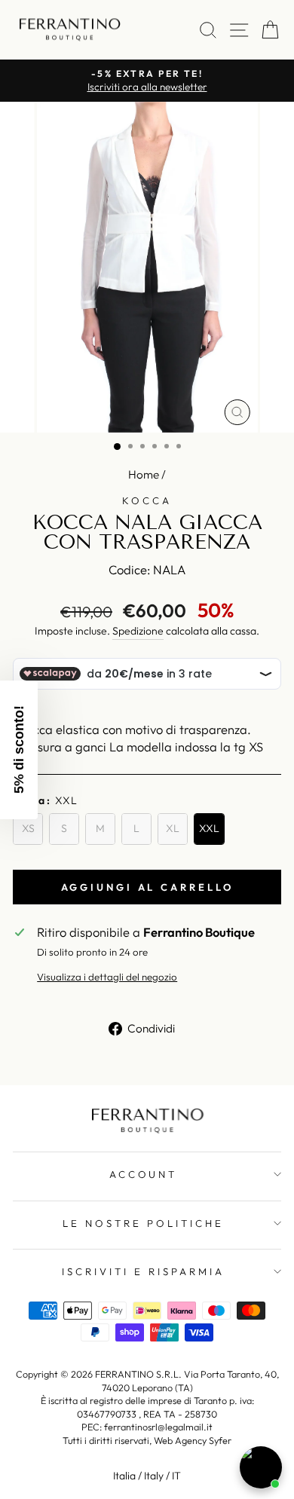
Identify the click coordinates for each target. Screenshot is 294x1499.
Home (143, 474)
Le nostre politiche (143, 1223)
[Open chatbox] (261, 1467)
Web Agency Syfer (192, 1440)
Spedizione (138, 631)
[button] (19, 750)
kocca (147, 500)
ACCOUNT (143, 1174)
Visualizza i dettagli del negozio (107, 977)
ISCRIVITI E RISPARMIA (143, 1271)
